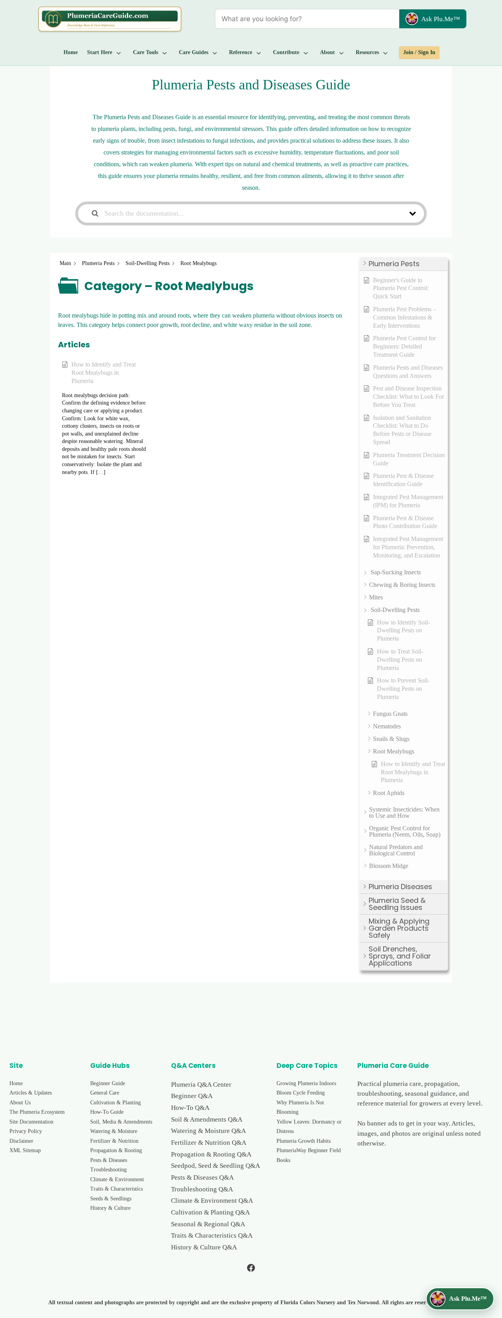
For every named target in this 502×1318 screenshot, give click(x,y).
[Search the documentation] (95, 213)
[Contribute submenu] (305, 53)
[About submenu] (341, 53)
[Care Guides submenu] (214, 53)
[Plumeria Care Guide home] (109, 19)
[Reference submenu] (258, 53)
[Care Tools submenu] (164, 53)
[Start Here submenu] (118, 53)
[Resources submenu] (385, 53)
